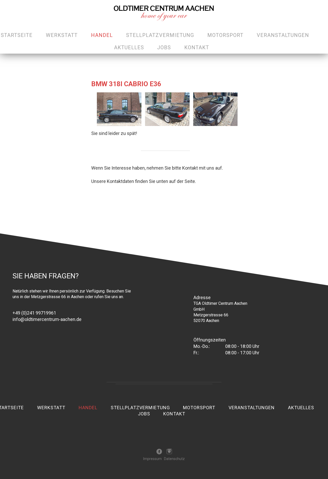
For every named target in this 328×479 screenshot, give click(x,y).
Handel (102, 35)
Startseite (17, 35)
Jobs (164, 47)
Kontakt (196, 47)
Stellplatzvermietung (160, 35)
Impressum (152, 459)
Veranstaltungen (283, 35)
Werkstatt (62, 35)
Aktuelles (129, 47)
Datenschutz (174, 459)
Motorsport (225, 35)
